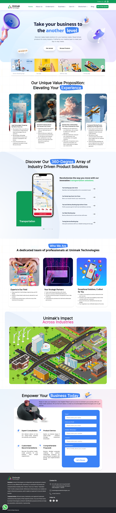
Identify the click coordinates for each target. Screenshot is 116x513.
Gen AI (71, 6)
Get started (49, 48)
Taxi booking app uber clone (70, 187)
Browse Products (65, 48)
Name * (67, 414)
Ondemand (50, 6)
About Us (39, 6)
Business (61, 6)
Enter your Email (69, 422)
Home (30, 6)
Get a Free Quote (102, 6)
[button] (102, 67)
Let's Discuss (80, 460)
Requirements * (69, 445)
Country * (67, 437)
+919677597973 (56, 493)
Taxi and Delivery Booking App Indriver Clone (74, 204)
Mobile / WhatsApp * (70, 429)
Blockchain (82, 6)
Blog (92, 6)
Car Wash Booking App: (68, 213)
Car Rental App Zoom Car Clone (71, 196)
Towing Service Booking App (70, 221)
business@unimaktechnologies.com (85, 403)
